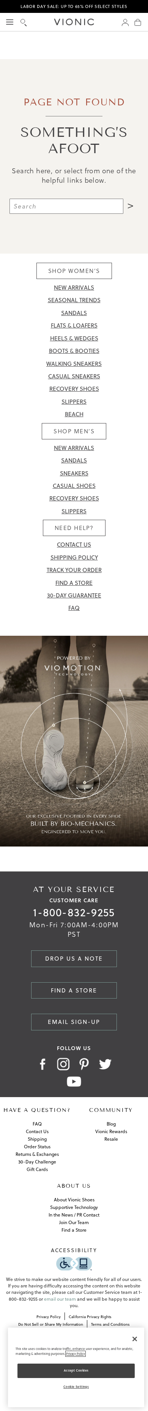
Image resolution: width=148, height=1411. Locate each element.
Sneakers (74, 473)
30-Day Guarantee (74, 595)
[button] (23, 22)
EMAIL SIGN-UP (74, 1022)
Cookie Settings (76, 1386)
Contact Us (74, 545)
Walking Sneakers (74, 364)
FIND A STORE (74, 990)
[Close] (134, 1339)
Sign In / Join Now (125, 22)
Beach (74, 414)
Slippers (74, 402)
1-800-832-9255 (74, 912)
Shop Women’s (74, 271)
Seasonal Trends (74, 300)
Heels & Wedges (74, 338)
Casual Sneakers (74, 376)
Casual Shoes (74, 486)
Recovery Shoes (74, 389)
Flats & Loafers (74, 325)
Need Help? (74, 528)
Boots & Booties (74, 351)
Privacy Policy (75, 1353)
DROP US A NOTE (74, 959)
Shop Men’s (74, 431)
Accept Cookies (76, 1370)
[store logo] (74, 22)
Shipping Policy (74, 557)
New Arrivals (74, 288)
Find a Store (74, 583)
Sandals (74, 313)
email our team (60, 1299)
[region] (76, 1367)
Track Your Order (74, 570)
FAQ (74, 608)
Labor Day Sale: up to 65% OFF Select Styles (73, 6)
